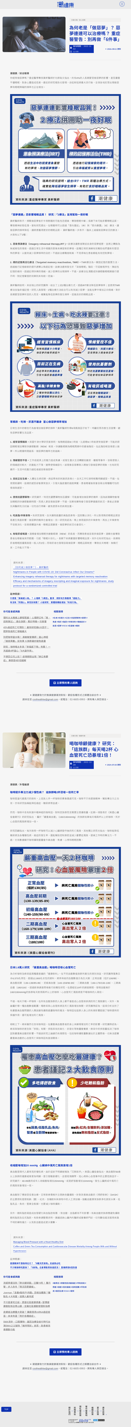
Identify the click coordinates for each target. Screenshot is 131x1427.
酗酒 (65, 622)
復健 (60, 1287)
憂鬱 (84, 618)
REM (65, 626)
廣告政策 (103, 1411)
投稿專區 (75, 1411)
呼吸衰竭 (81, 1283)
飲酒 (54, 626)
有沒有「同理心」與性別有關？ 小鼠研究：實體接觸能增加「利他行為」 (44, 602)
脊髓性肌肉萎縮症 (68, 1283)
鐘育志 (56, 1283)
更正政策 (98, 1411)
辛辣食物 (72, 622)
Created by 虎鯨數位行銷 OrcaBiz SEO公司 (81, 1422)
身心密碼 (82, 20)
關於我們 (69, 1411)
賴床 (78, 626)
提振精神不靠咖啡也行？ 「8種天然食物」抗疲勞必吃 (35, 1263)
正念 (68, 618)
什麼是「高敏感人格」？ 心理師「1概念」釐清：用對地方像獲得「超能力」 (46, 598)
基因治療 (59, 1291)
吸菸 (60, 622)
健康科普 (82, 736)
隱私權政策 (80, 1411)
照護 (54, 1287)
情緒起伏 (81, 622)
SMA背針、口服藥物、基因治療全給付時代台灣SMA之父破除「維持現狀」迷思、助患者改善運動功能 (26, 1325)
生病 (55, 618)
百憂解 (71, 626)
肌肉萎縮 (67, 1287)
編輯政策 (92, 1411)
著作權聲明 (86, 1411)
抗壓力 (62, 618)
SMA (67, 1291)
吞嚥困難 (76, 1287)
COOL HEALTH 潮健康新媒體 (85, 1420)
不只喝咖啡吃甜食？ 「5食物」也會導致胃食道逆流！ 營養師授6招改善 (43, 1267)
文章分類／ (75, 20)
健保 (72, 1291)
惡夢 (60, 626)
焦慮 (54, 622)
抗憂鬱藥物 (76, 618)
